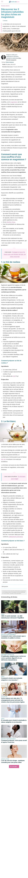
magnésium (14, 102)
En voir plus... (14, 766)
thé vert (3, 459)
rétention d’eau (10, 222)
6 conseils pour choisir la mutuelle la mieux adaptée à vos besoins (13, 721)
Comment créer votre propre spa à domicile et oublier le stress (13, 637)
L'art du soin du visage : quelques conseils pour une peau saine (13, 761)
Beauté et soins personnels (8, 634)
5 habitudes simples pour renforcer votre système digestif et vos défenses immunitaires (13, 658)
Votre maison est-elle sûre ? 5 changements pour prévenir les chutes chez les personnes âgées (13, 700)
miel (14, 376)
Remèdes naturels (5, 5)
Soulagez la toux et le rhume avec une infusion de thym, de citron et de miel (15, 254)
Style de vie (4, 696)
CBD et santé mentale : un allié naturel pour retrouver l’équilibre (12, 617)
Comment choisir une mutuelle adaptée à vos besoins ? (11, 679)
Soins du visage (5, 758)
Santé (2, 614)
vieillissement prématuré (15, 536)
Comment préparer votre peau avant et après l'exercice (14, 741)
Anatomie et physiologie (7, 654)
